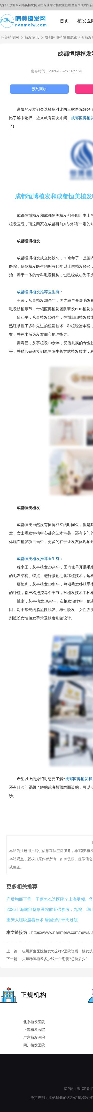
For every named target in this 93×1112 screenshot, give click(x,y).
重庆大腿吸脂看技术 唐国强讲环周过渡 (42, 919)
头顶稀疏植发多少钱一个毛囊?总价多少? (55, 959)
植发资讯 (32, 37)
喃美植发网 (10, 37)
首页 (64, 20)
